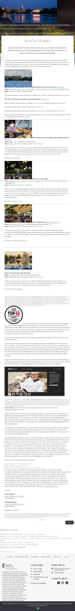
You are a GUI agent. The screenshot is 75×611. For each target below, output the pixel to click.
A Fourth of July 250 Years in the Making (16, 542)
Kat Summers (39, 305)
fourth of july (33, 298)
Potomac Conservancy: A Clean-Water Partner (19, 544)
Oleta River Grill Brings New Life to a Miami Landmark (22, 534)
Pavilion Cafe (17, 201)
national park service (24, 301)
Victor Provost (33, 191)
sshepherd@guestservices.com (15, 496)
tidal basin (24, 303)
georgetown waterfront (54, 298)
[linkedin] (66, 582)
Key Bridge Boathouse (17, 89)
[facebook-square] (58, 582)
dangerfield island (22, 298)
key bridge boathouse (56, 300)
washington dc (39, 303)
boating (58, 297)
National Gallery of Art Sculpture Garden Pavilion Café (27, 181)
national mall (13, 301)
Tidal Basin (13, 275)
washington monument (52, 303)
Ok (38, 608)
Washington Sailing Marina (60, 89)
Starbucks (58, 404)
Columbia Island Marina (17, 224)
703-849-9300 (59, 573)
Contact (66, 556)
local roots (67, 402)
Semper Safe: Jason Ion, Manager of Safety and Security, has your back (29, 536)
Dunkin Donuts (41, 401)
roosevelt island (59, 301)
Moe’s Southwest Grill (25, 404)
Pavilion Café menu (27, 193)
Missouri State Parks (11, 404)
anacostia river (50, 297)
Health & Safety (46, 556)
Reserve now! (45, 99)
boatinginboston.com (20, 466)
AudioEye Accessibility (38, 583)
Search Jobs (37, 569)
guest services (38, 402)
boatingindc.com (26, 464)
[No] (73, 606)
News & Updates (25, 297)
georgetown (42, 298)
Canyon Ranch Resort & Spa (26, 401)
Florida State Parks (59, 401)
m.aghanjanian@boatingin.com (15, 504)
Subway (63, 404)
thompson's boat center (12, 303)
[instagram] (62, 582)
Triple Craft (8, 139)
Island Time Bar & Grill (53, 222)
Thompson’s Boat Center (43, 89)
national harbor (37, 515)
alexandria (42, 297)
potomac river (49, 301)
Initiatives (36, 574)
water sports (18, 305)
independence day (18, 300)
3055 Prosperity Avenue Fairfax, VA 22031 (61, 569)
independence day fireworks (34, 300)
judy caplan (59, 402)
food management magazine (23, 402)
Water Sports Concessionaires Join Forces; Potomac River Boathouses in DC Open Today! (35, 26)
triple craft (31, 303)
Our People (35, 556)
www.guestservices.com (50, 486)
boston (57, 514)
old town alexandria (38, 301)
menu (28, 148)
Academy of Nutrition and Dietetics (50, 399)
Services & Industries (21, 556)
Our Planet (57, 556)
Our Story (9, 556)
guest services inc (49, 402)
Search (42, 520)
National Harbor (30, 89)
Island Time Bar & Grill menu (16, 230)
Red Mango (50, 404)
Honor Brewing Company (23, 154)
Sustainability (38, 571)
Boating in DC (60, 87)
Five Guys (49, 401)
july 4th (46, 300)
